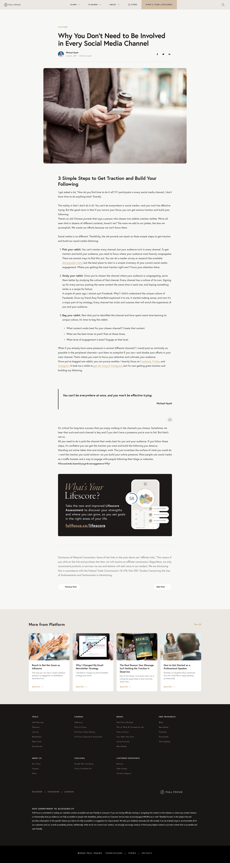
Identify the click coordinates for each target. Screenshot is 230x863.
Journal (35, 732)
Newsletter (164, 727)
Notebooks (36, 737)
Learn (73, 5)
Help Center (122, 768)
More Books (122, 746)
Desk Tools (37, 741)
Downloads (164, 737)
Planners (36, 727)
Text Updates (165, 741)
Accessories (37, 746)
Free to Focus (80, 727)
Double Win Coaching (83, 764)
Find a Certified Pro (83, 768)
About (113, 5)
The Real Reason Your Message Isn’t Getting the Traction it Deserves (137, 668)
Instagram (63, 365)
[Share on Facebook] (157, 54)
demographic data (72, 262)
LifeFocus (78, 722)
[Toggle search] (223, 4)
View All (197, 624)
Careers (35, 768)
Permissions (114, 853)
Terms (132, 853)
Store (134, 5)
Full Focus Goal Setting (84, 732)
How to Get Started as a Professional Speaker (177, 667)
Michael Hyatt (72, 52)
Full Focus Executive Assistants (88, 737)
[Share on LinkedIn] (169, 54)
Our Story (36, 764)
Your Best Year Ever (125, 737)
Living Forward (123, 741)
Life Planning (38, 722)
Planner (93, 5)
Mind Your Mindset (125, 722)
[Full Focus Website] (171, 792)
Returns (120, 764)
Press (34, 773)
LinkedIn (69, 792)
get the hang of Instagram (107, 365)
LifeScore (159, 5)
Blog (161, 722)
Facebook (145, 361)
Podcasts (163, 732)
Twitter (156, 361)
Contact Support (124, 773)
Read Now (36, 687)
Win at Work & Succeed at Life (130, 727)
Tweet (170, 420)
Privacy (147, 853)
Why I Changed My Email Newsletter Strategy (89, 667)
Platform (63, 27)
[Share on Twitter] (163, 54)
